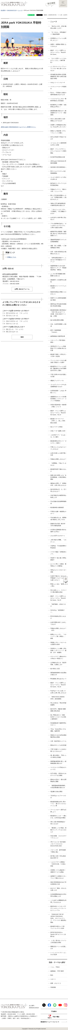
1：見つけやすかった (11, 313)
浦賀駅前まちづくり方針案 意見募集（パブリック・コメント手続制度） (58, 398)
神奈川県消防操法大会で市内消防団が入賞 (58, 883)
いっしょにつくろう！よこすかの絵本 (58, 953)
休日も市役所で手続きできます (58, 138)
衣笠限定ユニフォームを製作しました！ (58, 39)
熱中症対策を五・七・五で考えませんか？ (58, 490)
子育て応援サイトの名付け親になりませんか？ (58, 750)
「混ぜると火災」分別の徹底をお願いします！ (58, 27)
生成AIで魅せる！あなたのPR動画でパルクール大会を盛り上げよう (58, 578)
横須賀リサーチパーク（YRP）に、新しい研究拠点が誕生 (57, 420)
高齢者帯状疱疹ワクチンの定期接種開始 (58, 240)
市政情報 (53, 987)
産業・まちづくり (55, 983)
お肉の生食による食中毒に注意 (58, 454)
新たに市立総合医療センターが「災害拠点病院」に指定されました (58, 197)
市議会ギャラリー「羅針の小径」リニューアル (58, 190)
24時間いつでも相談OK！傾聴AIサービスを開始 (58, 871)
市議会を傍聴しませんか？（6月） (58, 629)
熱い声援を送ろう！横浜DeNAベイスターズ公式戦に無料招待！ (58, 717)
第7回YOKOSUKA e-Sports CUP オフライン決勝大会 (58, 934)
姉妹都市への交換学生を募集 (58, 281)
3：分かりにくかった (11, 323)
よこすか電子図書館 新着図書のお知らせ (57, 274)
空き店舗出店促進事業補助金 (58, 502)
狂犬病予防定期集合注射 (57, 157)
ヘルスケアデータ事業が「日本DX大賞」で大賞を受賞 (58, 864)
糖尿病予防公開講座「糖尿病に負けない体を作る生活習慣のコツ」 (58, 233)
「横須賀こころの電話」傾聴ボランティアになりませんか (58, 830)
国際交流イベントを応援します (58, 947)
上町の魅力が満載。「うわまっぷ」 (58, 540)
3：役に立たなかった (11, 331)
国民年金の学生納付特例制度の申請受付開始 (58, 305)
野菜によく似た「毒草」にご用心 (58, 585)
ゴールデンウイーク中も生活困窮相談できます (58, 385)
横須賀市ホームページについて (50, 1022)
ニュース (20, 10)
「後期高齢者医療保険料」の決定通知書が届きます (58, 786)
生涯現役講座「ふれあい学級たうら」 (58, 391)
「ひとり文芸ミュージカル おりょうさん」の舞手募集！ (58, 60)
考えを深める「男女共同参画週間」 (58, 704)
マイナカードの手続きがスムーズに (58, 768)
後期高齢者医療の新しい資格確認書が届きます (58, 762)
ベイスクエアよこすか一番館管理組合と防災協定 (58, 99)
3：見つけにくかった (11, 315)
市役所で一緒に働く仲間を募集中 (58, 559)
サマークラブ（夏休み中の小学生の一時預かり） (58, 657)
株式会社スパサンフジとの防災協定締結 (58, 184)
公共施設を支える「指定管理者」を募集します (58, 663)
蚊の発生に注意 (55, 668)
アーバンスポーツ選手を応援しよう (58, 810)
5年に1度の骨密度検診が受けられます (57, 822)
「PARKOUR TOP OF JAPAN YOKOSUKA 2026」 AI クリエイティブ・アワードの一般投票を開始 (58, 918)
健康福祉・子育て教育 (57, 971)
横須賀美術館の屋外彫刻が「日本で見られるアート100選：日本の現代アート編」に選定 (58, 313)
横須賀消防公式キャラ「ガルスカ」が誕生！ (58, 442)
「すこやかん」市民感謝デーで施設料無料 (58, 33)
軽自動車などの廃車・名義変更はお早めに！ (58, 105)
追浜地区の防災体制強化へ (58, 167)
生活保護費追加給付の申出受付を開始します (58, 895)
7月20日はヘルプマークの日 (58, 796)
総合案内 (3, 10)
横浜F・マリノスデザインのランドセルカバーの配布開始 (58, 151)
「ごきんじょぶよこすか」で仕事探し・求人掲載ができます (58, 211)
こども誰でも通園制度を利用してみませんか (58, 901)
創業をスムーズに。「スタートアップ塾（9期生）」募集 (58, 636)
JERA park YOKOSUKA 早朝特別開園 (58, 162)
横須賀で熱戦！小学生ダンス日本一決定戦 (58, 355)
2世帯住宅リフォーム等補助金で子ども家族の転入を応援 (58, 348)
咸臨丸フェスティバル (57, 380)
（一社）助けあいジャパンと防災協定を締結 (58, 941)
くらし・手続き (55, 967)
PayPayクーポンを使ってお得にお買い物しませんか (58, 691)
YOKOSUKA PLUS (11, 10)
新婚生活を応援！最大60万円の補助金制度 (57, 524)
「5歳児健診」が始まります (58, 605)
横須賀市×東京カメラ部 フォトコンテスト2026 (58, 927)
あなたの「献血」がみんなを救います (58, 889)
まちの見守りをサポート (57, 535)
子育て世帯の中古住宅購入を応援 (58, 375)
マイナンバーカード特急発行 (58, 87)
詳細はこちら (11, 257)
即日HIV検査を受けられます (58, 617)
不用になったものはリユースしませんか (58, 448)
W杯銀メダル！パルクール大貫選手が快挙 (58, 643)
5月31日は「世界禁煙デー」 (57, 611)
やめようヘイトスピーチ (57, 82)
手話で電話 (56, 1016)
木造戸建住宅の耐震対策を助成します (58, 496)
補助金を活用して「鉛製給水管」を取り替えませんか (58, 484)
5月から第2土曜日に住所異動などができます (57, 119)
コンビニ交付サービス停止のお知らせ (58, 178)
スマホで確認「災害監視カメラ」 (58, 553)
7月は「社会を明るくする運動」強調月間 (58, 730)
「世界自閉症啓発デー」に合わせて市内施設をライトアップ (58, 259)
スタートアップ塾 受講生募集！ (57, 341)
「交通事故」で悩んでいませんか (58, 464)
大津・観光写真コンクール (58, 741)
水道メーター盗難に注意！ (58, 431)
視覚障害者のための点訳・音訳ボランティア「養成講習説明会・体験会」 (58, 267)
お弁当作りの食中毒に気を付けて (58, 218)
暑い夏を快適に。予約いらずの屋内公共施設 (58, 756)
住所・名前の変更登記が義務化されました (58, 252)
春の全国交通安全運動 (57, 320)
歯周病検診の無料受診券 (57, 336)
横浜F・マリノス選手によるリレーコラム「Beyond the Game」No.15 (58, 598)
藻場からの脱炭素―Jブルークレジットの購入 (58, 132)
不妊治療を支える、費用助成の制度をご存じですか (58, 518)
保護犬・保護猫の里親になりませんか (58, 45)
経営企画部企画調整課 (9, 274)
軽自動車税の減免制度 (57, 507)
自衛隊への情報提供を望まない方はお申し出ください (58, 126)
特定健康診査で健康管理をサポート (58, 724)
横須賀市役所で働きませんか (58, 470)
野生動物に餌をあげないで (58, 678)
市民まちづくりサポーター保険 (58, 571)
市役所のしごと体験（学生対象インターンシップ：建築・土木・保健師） (58, 650)
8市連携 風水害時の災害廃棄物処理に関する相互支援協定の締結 (58, 76)
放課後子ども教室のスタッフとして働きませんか (58, 877)
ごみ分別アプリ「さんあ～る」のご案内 (58, 436)
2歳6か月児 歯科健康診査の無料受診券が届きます (58, 204)
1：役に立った (9, 329)
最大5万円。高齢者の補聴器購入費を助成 (58, 710)
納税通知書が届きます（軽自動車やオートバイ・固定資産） (58, 112)
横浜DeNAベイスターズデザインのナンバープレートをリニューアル (58, 908)
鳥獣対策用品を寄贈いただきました (58, 293)
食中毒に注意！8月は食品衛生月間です (58, 857)
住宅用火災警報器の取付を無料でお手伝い (58, 530)
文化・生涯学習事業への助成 (58, 325)
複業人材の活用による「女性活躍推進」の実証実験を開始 (58, 477)
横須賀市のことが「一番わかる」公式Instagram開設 (58, 816)
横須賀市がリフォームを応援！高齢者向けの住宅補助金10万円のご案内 (58, 368)
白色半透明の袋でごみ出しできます (58, 623)
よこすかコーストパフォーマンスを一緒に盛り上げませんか (58, 68)
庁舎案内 (54, 1011)
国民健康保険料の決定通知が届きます (58, 673)
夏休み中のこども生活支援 (58, 745)
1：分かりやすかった (11, 321)
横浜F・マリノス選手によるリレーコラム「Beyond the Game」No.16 (58, 684)
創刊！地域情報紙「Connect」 (55, 331)
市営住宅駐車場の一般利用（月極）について (58, 405)
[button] (63, 3)
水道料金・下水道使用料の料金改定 (58, 546)
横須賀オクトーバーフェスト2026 (58, 287)
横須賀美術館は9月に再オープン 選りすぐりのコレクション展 (58, 803)
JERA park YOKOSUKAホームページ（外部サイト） (18, 127)
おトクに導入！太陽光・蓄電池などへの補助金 (58, 565)
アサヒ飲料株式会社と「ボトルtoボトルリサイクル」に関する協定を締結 (58, 225)
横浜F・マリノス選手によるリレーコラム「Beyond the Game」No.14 (58, 412)
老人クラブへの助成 (56, 427)
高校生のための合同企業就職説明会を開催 (58, 736)
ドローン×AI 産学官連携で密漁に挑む (58, 851)
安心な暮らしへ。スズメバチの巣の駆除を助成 (58, 591)
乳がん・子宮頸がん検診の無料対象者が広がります (58, 93)
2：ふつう (24, 313)
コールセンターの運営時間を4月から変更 (58, 144)
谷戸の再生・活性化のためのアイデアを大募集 (58, 774)
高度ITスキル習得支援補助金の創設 (58, 299)
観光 (51, 975)
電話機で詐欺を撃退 (56, 791)
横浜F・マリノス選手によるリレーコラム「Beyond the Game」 (58, 52)
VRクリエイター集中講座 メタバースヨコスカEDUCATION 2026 (58, 844)
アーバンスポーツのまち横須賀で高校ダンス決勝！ (58, 361)
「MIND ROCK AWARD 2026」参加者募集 (57, 698)
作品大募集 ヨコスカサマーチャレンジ (58, 837)
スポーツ (53, 979)
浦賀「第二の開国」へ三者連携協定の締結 (58, 246)
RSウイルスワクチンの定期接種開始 (58, 172)
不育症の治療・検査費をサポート (58, 512)
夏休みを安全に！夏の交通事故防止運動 (58, 780)
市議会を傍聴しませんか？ (58, 459)
